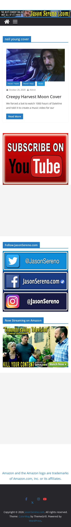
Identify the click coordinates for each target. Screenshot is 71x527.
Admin (33, 89)
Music (40, 83)
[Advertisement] (35, 210)
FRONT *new (13, 83)
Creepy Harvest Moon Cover (33, 96)
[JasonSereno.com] (35, 12)
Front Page (28, 83)
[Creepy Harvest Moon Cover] (35, 65)
